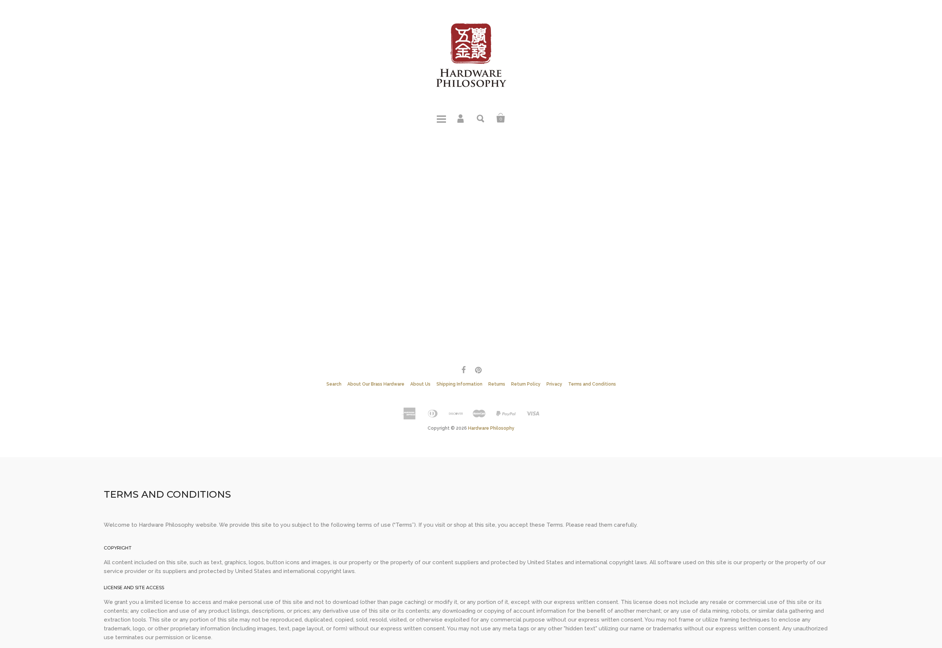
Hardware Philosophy (491, 428)
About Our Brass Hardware (375, 384)
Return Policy (526, 384)
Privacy (554, 384)
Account (461, 118)
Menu (441, 118)
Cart (500, 118)
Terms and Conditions (592, 384)
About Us (420, 384)
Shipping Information (459, 384)
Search (481, 118)
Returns (496, 384)
